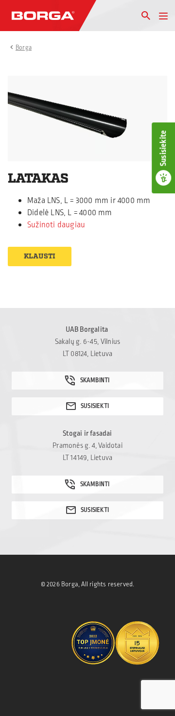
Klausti (39, 256)
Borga (24, 47)
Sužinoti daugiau (56, 225)
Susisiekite (163, 148)
